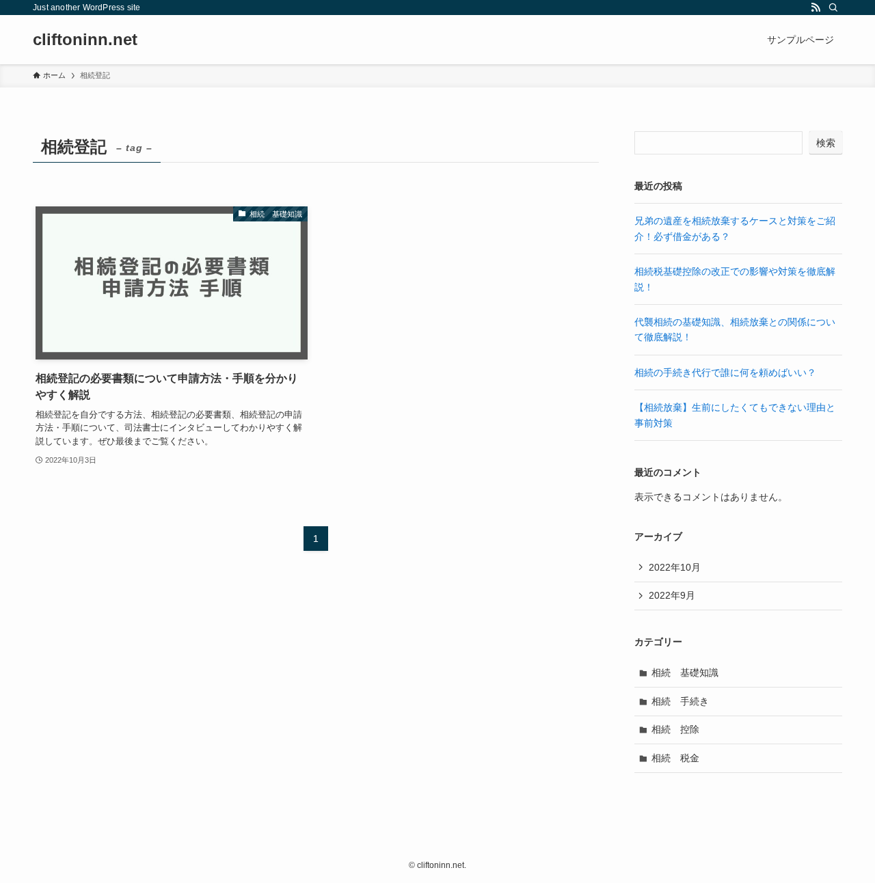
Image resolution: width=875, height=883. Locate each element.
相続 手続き (680, 701)
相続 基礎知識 (684, 672)
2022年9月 (672, 595)
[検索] (833, 7)
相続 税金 (675, 757)
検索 (825, 142)
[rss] (815, 7)
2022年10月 (675, 567)
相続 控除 (675, 729)
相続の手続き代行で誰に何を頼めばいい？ (725, 372)
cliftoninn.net (85, 39)
